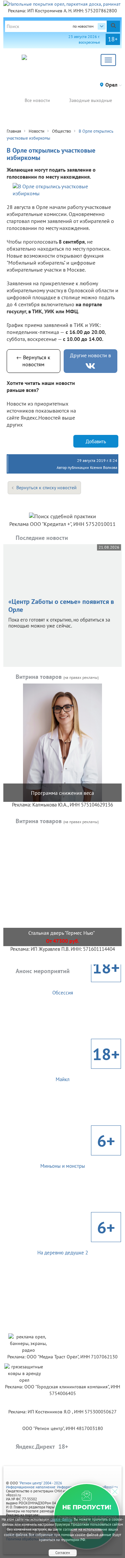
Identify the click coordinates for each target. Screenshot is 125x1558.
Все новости (37, 100)
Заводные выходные (90, 100)
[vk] (90, 366)
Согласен (62, 1552)
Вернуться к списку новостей (46, 488)
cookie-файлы (61, 1519)
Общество (61, 131)
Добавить (96, 441)
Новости (36, 131)
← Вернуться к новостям (33, 361)
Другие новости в (90, 355)
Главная (14, 131)
